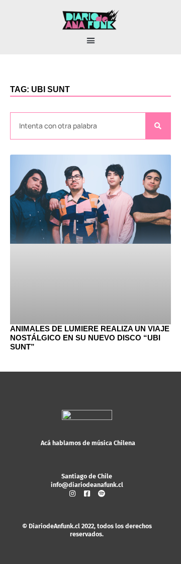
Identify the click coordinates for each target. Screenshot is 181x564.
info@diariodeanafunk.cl (87, 484)
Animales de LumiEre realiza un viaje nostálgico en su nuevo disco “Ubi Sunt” (89, 337)
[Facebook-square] (86, 493)
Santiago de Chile (86, 476)
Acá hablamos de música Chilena (88, 443)
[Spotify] (101, 493)
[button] (90, 40)
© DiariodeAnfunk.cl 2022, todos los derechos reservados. (87, 530)
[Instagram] (72, 493)
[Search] (157, 126)
